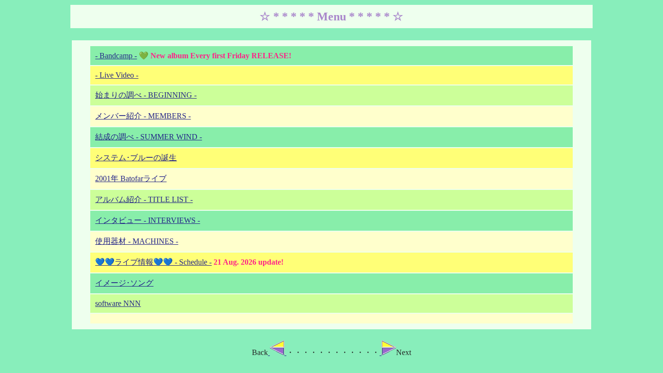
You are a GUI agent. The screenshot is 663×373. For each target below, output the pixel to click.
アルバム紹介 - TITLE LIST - (144, 199)
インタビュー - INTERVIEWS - (147, 220)
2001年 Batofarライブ (130, 178)
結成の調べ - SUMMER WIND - (148, 137)
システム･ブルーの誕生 (136, 157)
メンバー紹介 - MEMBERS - (143, 116)
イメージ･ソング (124, 283)
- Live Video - (116, 75)
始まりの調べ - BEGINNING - (146, 95)
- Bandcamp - (116, 55)
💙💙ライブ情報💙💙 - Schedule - (153, 262)
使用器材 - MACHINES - (136, 241)
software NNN (118, 303)
